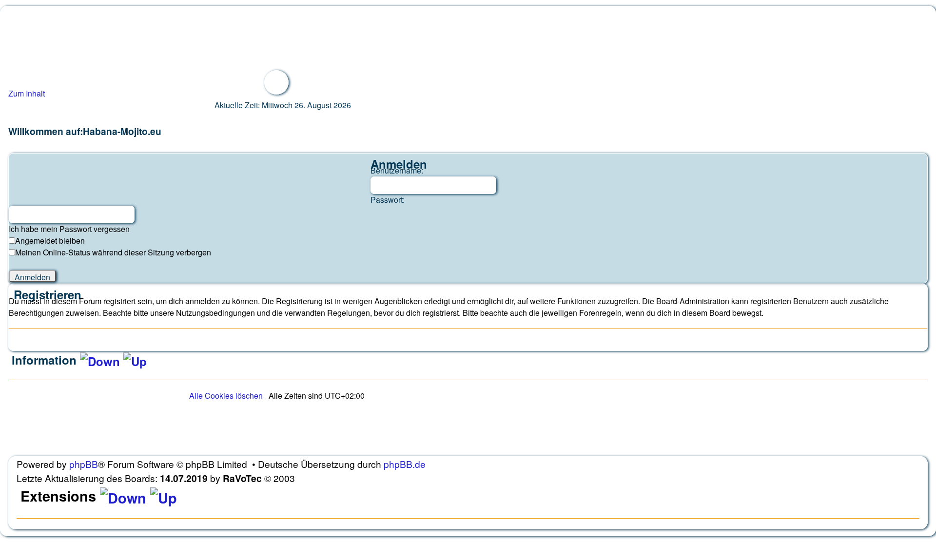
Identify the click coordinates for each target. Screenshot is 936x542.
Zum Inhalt (26, 93)
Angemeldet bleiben (50, 240)
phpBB (83, 463)
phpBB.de (405, 463)
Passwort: (387, 199)
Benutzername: (396, 170)
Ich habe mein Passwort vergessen (69, 228)
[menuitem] (226, 395)
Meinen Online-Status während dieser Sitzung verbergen (113, 252)
